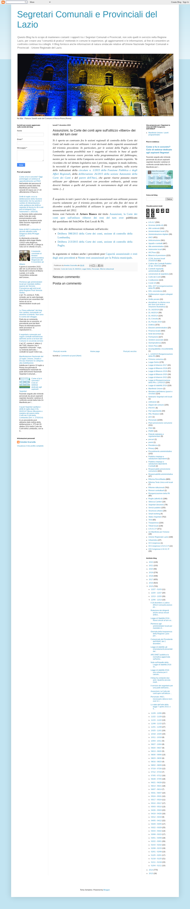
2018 (151, 576)
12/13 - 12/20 (156, 596)
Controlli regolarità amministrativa (155, 270)
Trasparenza (153, 523)
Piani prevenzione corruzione (160, 423)
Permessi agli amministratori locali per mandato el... (161, 626)
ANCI (150, 237)
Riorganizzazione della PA (159, 493)
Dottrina (151, 325)
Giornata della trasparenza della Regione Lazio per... (161, 634)
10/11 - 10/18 (156, 737)
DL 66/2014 (153, 313)
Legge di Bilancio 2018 (157, 368)
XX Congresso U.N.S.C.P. (158, 546)
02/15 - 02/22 (156, 845)
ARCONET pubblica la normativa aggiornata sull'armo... (160, 657)
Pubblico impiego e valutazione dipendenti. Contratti (157, 464)
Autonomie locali (155, 249)
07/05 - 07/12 (156, 776)
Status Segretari (154, 517)
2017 (151, 579)
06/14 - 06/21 (156, 786)
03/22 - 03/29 (156, 828)
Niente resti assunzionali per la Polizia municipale (105, 257)
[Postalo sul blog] (93, 265)
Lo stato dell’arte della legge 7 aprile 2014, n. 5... (161, 707)
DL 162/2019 (153, 310)
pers (150, 417)
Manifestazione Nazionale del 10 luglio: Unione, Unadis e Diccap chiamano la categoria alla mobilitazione (31, 359)
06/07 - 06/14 (156, 789)
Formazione (153, 337)
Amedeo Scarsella (28, 442)
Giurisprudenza (154, 343)
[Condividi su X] (96, 265)
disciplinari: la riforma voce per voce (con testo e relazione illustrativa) (159, 304)
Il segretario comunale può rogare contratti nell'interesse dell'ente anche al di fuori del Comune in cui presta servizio (31, 338)
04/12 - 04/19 (156, 817)
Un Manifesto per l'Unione (158, 532)
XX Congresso (154, 543)
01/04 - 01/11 (156, 866)
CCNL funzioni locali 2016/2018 (156, 260)
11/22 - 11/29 (156, 717)
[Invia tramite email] (90, 265)
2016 (151, 583)
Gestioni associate (155, 340)
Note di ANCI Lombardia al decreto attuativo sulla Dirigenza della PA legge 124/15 (30, 232)
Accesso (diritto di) (155, 225)
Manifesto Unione (155, 389)
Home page (95, 351)
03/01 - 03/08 (156, 838)
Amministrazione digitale (158, 234)
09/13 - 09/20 (156, 751)
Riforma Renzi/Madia (157, 479)
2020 (151, 569)
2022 (151, 562)
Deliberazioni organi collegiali (160, 294)
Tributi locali (153, 526)
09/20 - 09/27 (156, 748)
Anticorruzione (154, 240)
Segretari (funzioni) (156, 505)
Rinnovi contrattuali (156, 490)
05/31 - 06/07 (156, 793)
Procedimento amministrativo (160, 451)
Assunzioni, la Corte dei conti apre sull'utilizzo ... (161, 692)
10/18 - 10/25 (156, 734)
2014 (151, 870)
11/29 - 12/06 (156, 713)
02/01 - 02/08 (156, 852)
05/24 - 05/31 (156, 796)
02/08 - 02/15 (156, 848)
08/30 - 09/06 (156, 755)
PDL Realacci (154, 414)
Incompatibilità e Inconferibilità (160, 349)
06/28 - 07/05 (156, 779)
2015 (151, 586)
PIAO (150, 428)
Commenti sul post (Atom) (71, 356)
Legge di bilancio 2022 (157, 377)
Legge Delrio (86, 269)
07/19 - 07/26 (156, 769)
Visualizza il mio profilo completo (30, 446)
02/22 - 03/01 (156, 841)
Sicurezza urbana (155, 511)
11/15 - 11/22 (156, 720)
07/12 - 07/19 (156, 772)
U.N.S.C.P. (152, 529)
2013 (151, 873)
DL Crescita (153, 319)
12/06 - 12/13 (156, 600)
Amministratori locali (156, 231)
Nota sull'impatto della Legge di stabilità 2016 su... (161, 664)
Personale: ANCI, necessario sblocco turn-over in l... (162, 699)
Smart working (154, 514)
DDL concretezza (155, 291)
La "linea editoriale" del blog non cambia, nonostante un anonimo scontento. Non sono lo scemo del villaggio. (31, 313)
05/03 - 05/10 (156, 807)
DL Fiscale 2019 (155, 322)
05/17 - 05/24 (156, 800)
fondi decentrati (154, 334)
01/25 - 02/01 (156, 855)
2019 (151, 572)
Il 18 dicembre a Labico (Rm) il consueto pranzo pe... (161, 605)
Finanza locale (154, 331)
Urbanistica (153, 540)
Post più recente (59, 351)
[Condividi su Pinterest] (101, 265)
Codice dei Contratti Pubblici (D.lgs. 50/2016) (159, 265)
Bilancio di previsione (157, 255)
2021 (151, 566)
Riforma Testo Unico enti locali (160, 482)
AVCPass (152, 252)
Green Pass (153, 346)
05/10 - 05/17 (156, 803)
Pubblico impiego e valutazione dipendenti (157, 458)
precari (151, 439)
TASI (150, 520)
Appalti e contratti (155, 243)
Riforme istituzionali (107, 269)
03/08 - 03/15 (156, 834)
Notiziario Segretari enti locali (160, 397)
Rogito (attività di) (155, 499)
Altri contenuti (153, 228)
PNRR (151, 431)
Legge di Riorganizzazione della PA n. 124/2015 (159, 381)
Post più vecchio (130, 351)
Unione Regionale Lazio (158, 537)
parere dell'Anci (88, 177)
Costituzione (153, 280)
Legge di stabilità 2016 (157, 385)
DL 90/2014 (77, 269)
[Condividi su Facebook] (99, 265)
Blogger (106, 890)
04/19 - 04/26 (156, 814)
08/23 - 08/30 (156, 758)
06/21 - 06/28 (156, 782)
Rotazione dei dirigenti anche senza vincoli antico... (160, 612)
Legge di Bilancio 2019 (157, 371)
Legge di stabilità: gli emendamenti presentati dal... (161, 649)
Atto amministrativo (156, 246)
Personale (95, 269)
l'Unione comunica (155, 359)
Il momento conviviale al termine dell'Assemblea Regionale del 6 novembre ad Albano (31, 257)
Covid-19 (152, 283)
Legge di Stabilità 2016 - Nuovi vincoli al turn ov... (161, 619)
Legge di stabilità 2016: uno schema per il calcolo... (160, 672)
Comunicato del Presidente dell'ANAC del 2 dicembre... (162, 641)
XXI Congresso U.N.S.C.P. (158, 549)
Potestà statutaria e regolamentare (156, 435)
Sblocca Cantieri (155, 502)
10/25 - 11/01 (156, 731)
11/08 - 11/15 (156, 724)
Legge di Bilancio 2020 (157, 374)
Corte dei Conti (66, 269)
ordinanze (152, 402)
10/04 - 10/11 (156, 741)
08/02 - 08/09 (156, 765)
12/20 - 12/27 (156, 593)
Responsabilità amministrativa (160, 474)
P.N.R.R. (151, 408)
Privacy (151, 448)
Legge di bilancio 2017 (157, 365)
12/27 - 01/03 (156, 589)
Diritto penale (153, 299)
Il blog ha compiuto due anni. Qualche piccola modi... (160, 680)
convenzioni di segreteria (158, 274)
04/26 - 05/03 (156, 810)
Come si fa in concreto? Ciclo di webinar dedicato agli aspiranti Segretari (159, 150)
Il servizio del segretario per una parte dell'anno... (162, 687)
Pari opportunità (154, 411)
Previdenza (153, 445)
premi (150, 442)
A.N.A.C (151, 222)
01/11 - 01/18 (156, 862)
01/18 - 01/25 (156, 859)
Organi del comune (156, 405)
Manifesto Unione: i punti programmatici (158, 134)
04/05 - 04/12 (156, 821)
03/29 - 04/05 (156, 824)
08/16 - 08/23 (156, 762)
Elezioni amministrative (157, 328)
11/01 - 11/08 (156, 727)
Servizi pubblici (154, 508)
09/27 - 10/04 (156, 744)
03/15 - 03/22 (156, 831)
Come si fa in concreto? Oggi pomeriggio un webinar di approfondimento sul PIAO (31, 179)
